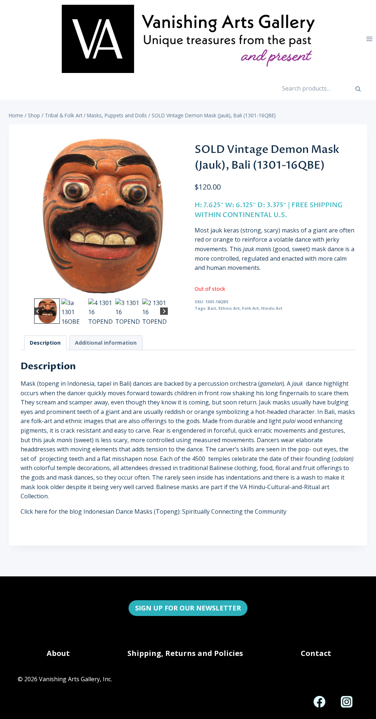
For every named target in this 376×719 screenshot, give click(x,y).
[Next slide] (164, 311)
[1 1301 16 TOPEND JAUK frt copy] (101, 216)
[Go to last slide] (38, 311)
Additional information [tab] (106, 342)
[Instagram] (346, 702)
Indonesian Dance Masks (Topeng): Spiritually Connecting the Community (184, 511)
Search (361, 90)
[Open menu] (369, 38)
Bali (211, 308)
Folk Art (250, 308)
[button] (46, 311)
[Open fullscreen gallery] (174, 289)
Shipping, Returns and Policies (185, 653)
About (58, 653)
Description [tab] (45, 342)
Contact (316, 653)
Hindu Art (271, 308)
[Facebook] (319, 702)
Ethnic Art (229, 308)
